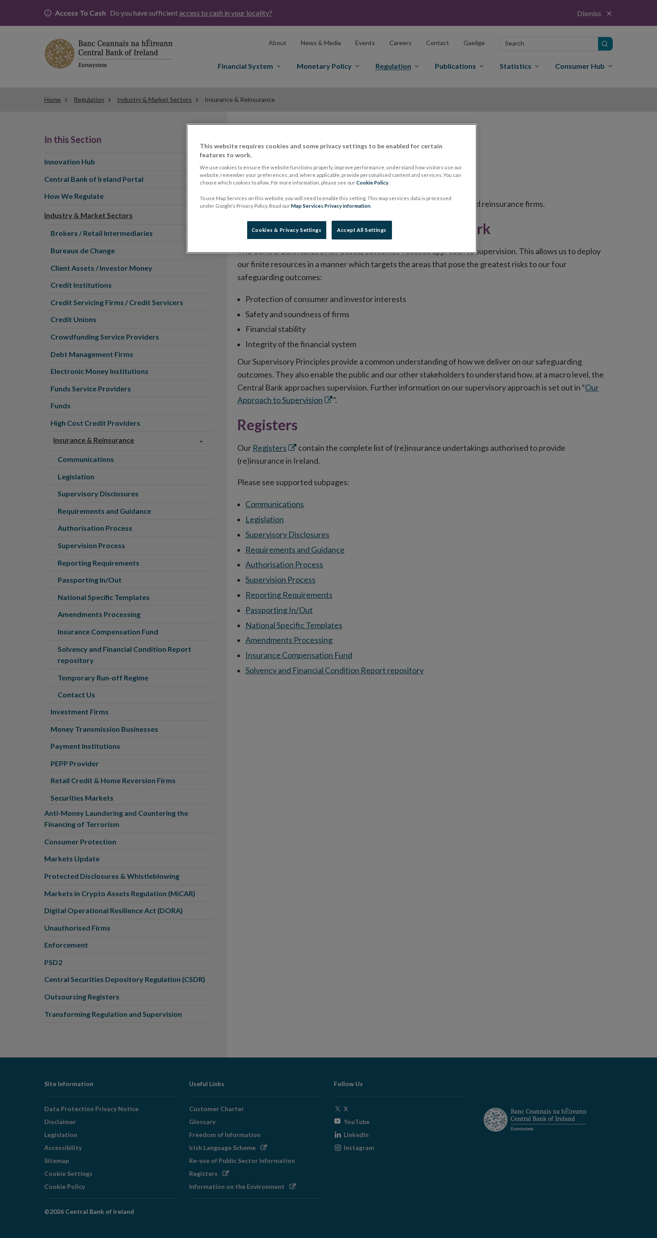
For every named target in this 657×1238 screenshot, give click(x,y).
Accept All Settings (362, 230)
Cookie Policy (372, 182)
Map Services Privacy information (331, 206)
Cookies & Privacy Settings (287, 230)
